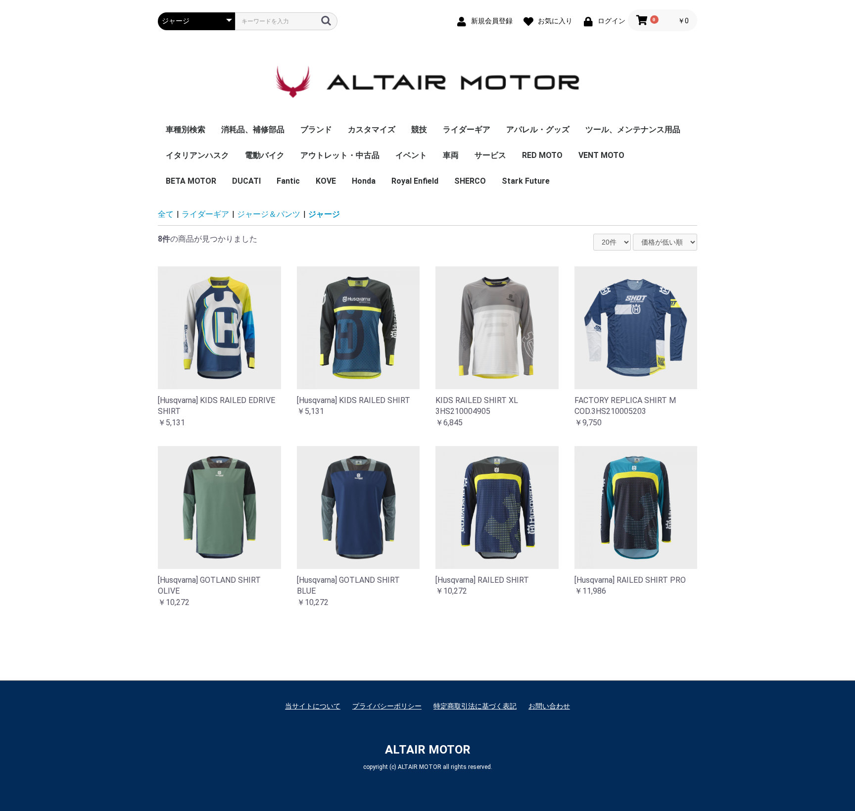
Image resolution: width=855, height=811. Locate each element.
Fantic (288, 181)
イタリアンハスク (197, 155)
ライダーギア (466, 129)
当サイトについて (312, 706)
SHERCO (470, 181)
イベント (411, 155)
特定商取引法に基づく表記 (475, 706)
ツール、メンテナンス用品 (632, 129)
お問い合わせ (549, 706)
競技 (419, 129)
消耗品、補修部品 (253, 129)
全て (166, 214)
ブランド (316, 129)
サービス (490, 155)
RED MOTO (542, 155)
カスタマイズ (371, 129)
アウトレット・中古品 (340, 155)
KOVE (326, 181)
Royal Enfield (414, 181)
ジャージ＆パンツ (268, 214)
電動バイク (265, 155)
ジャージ (324, 214)
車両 (451, 155)
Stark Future (526, 181)
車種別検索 (185, 129)
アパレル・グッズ (538, 129)
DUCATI (246, 181)
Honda (364, 181)
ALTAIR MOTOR (428, 750)
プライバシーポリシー (387, 706)
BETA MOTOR (191, 181)
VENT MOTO (601, 155)
